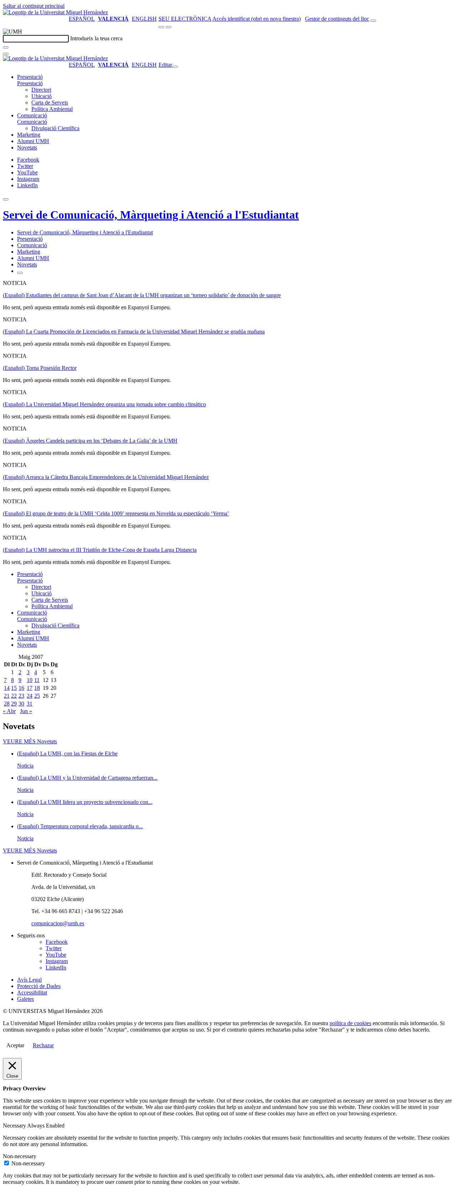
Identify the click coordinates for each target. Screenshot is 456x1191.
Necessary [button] (15, 1126)
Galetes (25, 999)
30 (21, 704)
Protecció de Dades (39, 986)
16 (21, 688)
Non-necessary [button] (19, 1156)
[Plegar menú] (175, 67)
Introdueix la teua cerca (96, 38)
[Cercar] (6, 47)
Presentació (30, 77)
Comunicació (32, 115)
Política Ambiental (52, 109)
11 (37, 680)
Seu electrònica (185, 19)
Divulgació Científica (55, 128)
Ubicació (41, 96)
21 (7, 696)
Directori (41, 90)
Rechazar (43, 1045)
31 (29, 704)
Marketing (28, 135)
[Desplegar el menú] (168, 27)
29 (14, 704)
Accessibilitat (32, 992)
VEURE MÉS (30, 741)
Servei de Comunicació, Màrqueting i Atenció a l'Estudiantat (151, 214)
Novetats (27, 147)
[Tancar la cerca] (6, 54)
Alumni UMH (33, 141)
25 (37, 696)
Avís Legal (29, 980)
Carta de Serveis (49, 103)
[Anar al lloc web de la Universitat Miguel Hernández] (55, 12)
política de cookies (350, 1023)
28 (7, 704)
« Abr (9, 711)
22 (14, 696)
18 (37, 688)
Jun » (26, 711)
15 (14, 688)
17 (29, 688)
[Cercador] (373, 21)
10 (29, 680)
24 (29, 696)
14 (7, 688)
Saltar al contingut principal (33, 6)
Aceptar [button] (15, 1045)
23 (21, 696)
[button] (30, 83)
